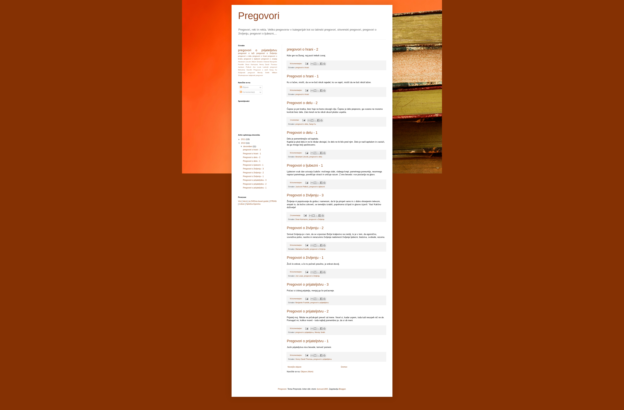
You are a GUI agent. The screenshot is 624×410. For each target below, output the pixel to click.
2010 (243, 143)
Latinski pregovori (270, 67)
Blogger (342, 389)
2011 (243, 139)
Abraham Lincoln (301, 157)
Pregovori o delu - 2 (302, 103)
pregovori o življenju (316, 219)
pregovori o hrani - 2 (302, 49)
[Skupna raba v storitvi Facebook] (321, 63)
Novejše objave (294, 367)
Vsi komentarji (248, 92)
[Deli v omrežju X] (318, 63)
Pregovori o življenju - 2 (305, 228)
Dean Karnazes (301, 219)
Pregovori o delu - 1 (302, 133)
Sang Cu (312, 124)
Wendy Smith (320, 332)
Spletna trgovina (253, 204)
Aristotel (266, 62)
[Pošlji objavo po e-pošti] (312, 63)
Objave (245, 87)
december (248, 146)
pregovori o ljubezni (317, 187)
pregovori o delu (301, 124)
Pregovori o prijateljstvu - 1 (308, 341)
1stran (242, 204)
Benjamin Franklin (302, 303)
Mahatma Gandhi (302, 249)
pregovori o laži (246, 53)
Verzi (245, 201)
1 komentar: (295, 120)
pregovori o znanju (269, 59)
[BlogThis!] (315, 63)
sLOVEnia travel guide (258, 201)
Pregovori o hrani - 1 (303, 76)
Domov (344, 367)
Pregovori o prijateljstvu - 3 (308, 284)
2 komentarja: (295, 215)
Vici (239, 201)
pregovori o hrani (302, 67)
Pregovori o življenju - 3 (305, 195)
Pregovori (259, 15)
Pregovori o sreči (261, 70)
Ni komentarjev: (296, 64)
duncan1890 (322, 389)
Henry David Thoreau (303, 359)
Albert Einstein (257, 62)
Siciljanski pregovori (246, 72)
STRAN (273, 201)
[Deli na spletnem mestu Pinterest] (324, 63)
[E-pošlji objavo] (307, 64)
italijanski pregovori (256, 75)
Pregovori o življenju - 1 (305, 258)
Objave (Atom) (307, 371)
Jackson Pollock (301, 187)
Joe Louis (299, 276)
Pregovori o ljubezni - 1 (305, 165)
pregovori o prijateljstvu (319, 303)
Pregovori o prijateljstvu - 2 (308, 311)
